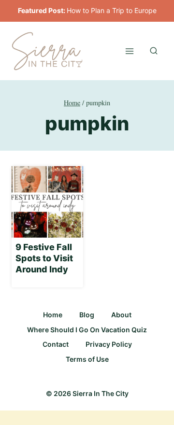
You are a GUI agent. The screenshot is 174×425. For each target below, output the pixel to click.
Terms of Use (87, 359)
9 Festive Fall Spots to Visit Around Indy (44, 258)
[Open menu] (129, 50)
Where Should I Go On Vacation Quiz (87, 330)
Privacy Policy (109, 344)
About (121, 315)
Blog (86, 315)
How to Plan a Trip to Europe (112, 10)
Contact (56, 344)
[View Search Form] (153, 51)
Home (52, 315)
